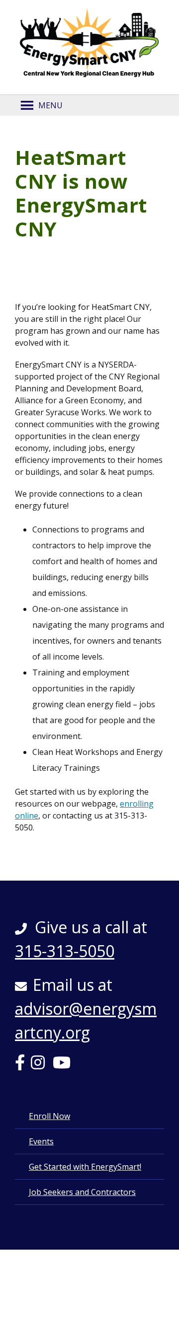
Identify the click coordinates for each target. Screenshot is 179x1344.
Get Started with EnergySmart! (85, 1166)
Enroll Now (49, 1116)
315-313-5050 (64, 951)
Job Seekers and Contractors (82, 1192)
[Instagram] (41, 1065)
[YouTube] (65, 1065)
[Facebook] (23, 1065)
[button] (50, 105)
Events (41, 1141)
